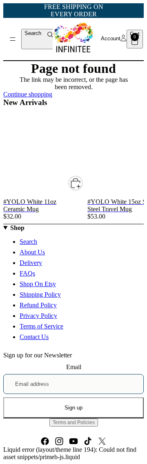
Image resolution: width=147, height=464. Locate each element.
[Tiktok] (88, 441)
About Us (32, 252)
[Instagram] (59, 441)
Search (28, 241)
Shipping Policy (40, 294)
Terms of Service (41, 326)
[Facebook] (45, 441)
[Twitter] (102, 441)
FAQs (27, 273)
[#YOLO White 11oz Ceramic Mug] (45, 109)
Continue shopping (27, 94)
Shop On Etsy (38, 283)
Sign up (73, 408)
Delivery (31, 262)
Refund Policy (38, 305)
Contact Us (34, 336)
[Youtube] (73, 441)
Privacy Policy (38, 315)
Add (82, 183)
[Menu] (12, 39)
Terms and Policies (74, 422)
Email (73, 366)
